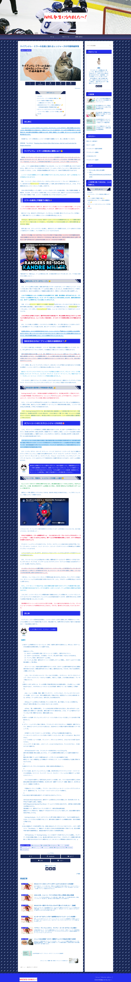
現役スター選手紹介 (26, 845)
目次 (48, 92)
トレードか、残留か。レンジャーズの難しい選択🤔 (51, 111)
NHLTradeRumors (53, 845)
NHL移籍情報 (44, 845)
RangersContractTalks (60, 847)
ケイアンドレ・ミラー (26, 847)
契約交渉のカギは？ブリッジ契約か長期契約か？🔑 (50, 105)
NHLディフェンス (37, 847)
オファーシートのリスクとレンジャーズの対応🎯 (49, 109)
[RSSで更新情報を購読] (53, 868)
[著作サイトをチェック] (47, 868)
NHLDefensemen (36, 845)
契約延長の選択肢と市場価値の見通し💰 (49, 107)
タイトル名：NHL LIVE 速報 (96, 170)
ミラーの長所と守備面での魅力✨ (46, 100)
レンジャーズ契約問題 (64, 845)
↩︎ (23, 682)
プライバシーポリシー (106, 977)
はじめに (40, 96)
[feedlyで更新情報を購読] (50, 868)
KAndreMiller (69, 847)
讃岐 (98, 68)
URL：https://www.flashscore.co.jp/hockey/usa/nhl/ (100, 174)
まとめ (39, 114)
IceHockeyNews (25, 849)
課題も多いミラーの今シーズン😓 (47, 103)
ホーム (97, 977)
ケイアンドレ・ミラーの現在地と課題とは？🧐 (49, 98)
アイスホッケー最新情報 (48, 847)
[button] (71, 83)
